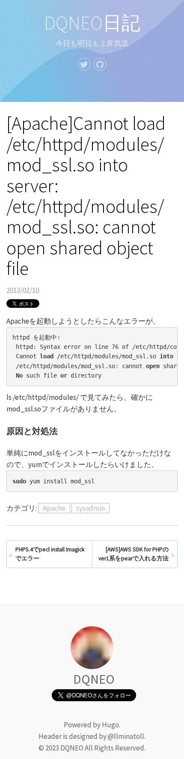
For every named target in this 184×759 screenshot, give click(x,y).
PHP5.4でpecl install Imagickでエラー (50, 554)
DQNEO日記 (92, 23)
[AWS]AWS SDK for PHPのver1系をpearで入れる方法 (133, 554)
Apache (54, 508)
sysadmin (90, 508)
